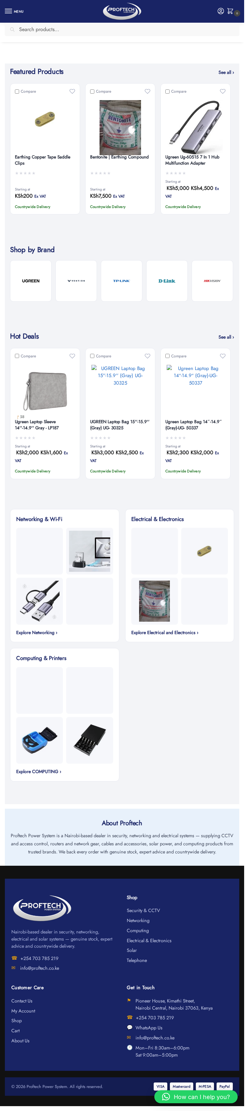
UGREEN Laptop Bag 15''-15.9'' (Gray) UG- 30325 (119, 425)
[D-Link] (167, 281)
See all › (226, 72)
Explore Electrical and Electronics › (164, 632)
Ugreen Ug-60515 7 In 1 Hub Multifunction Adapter (192, 160)
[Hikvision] (212, 281)
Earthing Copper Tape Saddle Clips (42, 160)
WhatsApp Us (149, 1027)
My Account (23, 1010)
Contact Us (21, 1000)
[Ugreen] (31, 281)
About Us (20, 1040)
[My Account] (221, 11)
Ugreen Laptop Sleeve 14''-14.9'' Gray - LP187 (37, 425)
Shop (16, 1020)
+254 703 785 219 (39, 958)
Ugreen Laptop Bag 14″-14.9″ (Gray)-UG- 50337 (193, 425)
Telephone (137, 960)
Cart (15, 1030)
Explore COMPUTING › (38, 771)
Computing (138, 930)
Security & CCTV (143, 910)
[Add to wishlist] (72, 91)
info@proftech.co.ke (39, 968)
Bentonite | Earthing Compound (119, 157)
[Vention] (76, 281)
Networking (138, 920)
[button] (231, 11)
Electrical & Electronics (149, 940)
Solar (132, 950)
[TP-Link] (121, 281)
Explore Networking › (36, 632)
